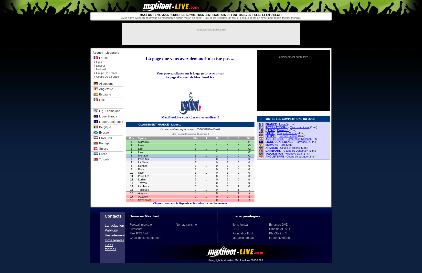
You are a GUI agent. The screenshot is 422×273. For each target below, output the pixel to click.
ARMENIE (271, 147)
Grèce (103, 154)
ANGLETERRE (274, 138)
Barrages (301, 141)
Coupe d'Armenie (290, 147)
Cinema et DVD (279, 229)
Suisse (103, 148)
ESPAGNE (271, 144)
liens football (240, 224)
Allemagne (106, 83)
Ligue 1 (100, 62)
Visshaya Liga (293, 153)
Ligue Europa (108, 116)
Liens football (110, 247)
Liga (283, 144)
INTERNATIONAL (276, 127)
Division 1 (283, 130)
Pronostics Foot (242, 233)
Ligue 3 (283, 124)
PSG (235, 229)
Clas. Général (179, 134)
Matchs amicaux (299, 127)
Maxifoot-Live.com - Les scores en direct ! (190, 117)
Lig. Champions (109, 111)
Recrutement (115, 235)
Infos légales (114, 240)
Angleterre (106, 89)
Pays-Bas (105, 138)
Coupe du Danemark (296, 150)
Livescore (136, 229)
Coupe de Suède (287, 133)
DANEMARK (273, 150)
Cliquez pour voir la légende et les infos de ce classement (190, 203)
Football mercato (141, 224)
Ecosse (104, 132)
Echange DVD (278, 224)
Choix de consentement (145, 238)
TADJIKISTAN (274, 153)
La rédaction (114, 225)
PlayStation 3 (278, 233)
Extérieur (202, 134)
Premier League (288, 136)
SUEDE (269, 133)
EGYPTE (270, 136)
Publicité (111, 230)
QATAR (270, 130)
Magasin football (243, 238)
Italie (102, 100)
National (101, 69)
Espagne (105, 94)
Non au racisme (186, 224)
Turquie (104, 159)
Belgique (105, 127)
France (103, 58)
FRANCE (271, 124)
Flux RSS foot (139, 233)
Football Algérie (279, 238)
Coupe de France (106, 73)
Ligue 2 (100, 65)
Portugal (104, 143)
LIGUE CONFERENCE (279, 141)
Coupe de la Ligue (107, 76)
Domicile (192, 134)
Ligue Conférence (111, 122)
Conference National (298, 138)
